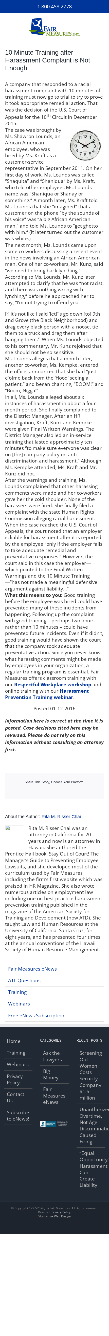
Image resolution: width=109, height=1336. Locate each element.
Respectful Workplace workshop (52, 684)
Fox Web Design (59, 1216)
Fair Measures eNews (32, 969)
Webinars (19, 1003)
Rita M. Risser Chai (61, 816)
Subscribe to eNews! (18, 1115)
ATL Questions (24, 980)
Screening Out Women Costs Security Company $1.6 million (91, 1075)
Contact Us (15, 1097)
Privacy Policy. (61, 1212)
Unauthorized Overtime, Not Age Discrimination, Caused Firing (91, 1125)
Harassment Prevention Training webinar (47, 694)
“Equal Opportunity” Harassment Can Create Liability (91, 1169)
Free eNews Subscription (36, 1015)
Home (14, 1041)
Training (17, 992)
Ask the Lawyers (52, 1056)
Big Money (51, 1074)
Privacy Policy (15, 1079)
